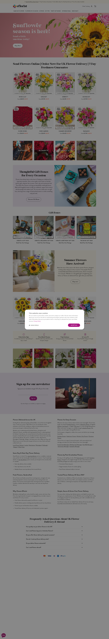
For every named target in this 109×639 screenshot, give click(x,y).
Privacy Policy (37, 321)
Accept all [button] (74, 325)
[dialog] (54, 319)
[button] (34, 325)
